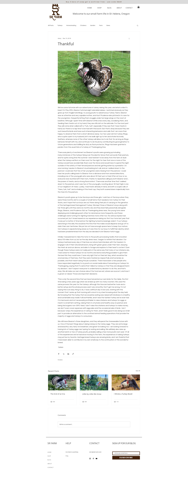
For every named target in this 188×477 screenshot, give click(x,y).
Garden (92, 25)
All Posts (50, 25)
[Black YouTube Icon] (96, 458)
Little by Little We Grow (91, 394)
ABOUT (49, 463)
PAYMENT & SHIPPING (72, 452)
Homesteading (71, 25)
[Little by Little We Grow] (94, 382)
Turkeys (59, 25)
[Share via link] (73, 354)
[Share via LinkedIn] (68, 354)
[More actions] (129, 38)
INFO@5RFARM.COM (95, 452)
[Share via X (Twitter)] (63, 354)
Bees (108, 25)
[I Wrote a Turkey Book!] (126, 382)
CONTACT (50, 467)
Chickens (83, 25)
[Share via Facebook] (59, 354)
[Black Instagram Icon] (90, 458)
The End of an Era (57, 394)
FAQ (67, 456)
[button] (138, 7)
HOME (49, 452)
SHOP (49, 456)
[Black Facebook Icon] (93, 458)
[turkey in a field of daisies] (62, 382)
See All (138, 370)
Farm (101, 25)
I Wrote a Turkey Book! (123, 394)
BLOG (49, 460)
